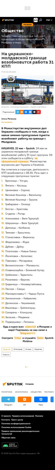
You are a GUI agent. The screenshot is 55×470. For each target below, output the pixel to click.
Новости (6, 354)
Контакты (5, 419)
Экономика (21, 392)
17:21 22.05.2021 (8, 72)
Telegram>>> (27, 333)
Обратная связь (8, 437)
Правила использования (23, 416)
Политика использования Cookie (16, 427)
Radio (40, 338)
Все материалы (6, 122)
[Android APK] (10, 445)
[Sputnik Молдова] (8, 21)
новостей (30, 326)
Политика (6, 392)
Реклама (39, 416)
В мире (28, 349)
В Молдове (18, 349)
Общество (6, 349)
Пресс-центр (17, 419)
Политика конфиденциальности (15, 423)
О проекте (6, 416)
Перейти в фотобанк (38, 107)
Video (17, 338)
